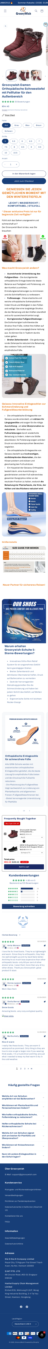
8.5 (22, 147)
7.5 (6, 147)
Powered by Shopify (31, 1342)
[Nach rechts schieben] (45, 76)
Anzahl (5, 158)
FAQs (7, 1222)
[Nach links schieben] (2, 76)
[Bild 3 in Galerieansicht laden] (36, 75)
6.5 (30, 141)
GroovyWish (19, 1342)
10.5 (15, 153)
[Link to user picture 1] (8, 1020)
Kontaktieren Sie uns (14, 1216)
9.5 (39, 147)
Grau (16, 125)
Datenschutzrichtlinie (14, 1244)
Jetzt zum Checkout (24, 181)
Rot (6, 125)
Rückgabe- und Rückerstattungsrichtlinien (23, 1190)
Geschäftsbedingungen (15, 1238)
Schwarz (9, 131)
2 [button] (21, 1069)
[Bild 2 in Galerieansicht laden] (24, 75)
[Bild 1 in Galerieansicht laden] (11, 75)
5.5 (13, 141)
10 (6, 153)
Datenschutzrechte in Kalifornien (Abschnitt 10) (23, 1208)
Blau (27, 125)
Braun (38, 125)
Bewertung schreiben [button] (24, 906)
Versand (4, 110)
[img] (8, 942)
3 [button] (24, 1069)
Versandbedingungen (14, 1195)
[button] (5, 11)
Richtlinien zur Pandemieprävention (20, 1201)
